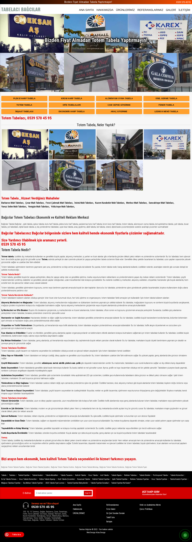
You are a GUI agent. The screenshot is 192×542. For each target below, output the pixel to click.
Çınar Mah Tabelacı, (34, 202)
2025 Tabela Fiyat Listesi (54, 483)
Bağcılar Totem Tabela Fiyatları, (13, 467)
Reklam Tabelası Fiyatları (139, 479)
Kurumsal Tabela (83, 479)
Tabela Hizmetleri (177, 475)
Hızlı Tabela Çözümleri (66, 479)
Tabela (3, 475)
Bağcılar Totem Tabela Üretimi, (62, 467)
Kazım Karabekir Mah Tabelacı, (110, 202)
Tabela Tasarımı (66, 475)
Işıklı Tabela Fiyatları (119, 479)
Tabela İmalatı (37, 475)
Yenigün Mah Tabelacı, (39, 206)
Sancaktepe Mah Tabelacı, (161, 202)
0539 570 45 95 (183, 2)
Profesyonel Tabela (160, 475)
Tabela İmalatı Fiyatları (178, 479)
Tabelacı (12, 475)
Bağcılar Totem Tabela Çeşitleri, (38, 467)
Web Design (96, 532)
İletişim (109, 521)
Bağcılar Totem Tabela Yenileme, (112, 467)
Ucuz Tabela (93, 475)
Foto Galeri (110, 509)
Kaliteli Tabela (80, 475)
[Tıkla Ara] (7, 535)
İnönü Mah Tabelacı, (84, 202)
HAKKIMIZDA (105, 9)
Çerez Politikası (146, 509)
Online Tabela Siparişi (47, 479)
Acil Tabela (104, 475)
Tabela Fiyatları (24, 475)
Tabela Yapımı (116, 475)
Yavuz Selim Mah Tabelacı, (14, 206)
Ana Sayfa (77, 505)
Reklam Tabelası (130, 475)
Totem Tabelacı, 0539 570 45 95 (26, 118)
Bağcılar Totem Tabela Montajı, (87, 467)
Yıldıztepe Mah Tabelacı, (63, 206)
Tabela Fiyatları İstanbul (100, 483)
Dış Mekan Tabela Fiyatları (33, 483)
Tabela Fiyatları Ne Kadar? (121, 483)
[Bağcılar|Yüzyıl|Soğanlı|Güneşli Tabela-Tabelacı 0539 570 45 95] (20, 9)
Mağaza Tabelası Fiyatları (11, 483)
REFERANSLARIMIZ (150, 9)
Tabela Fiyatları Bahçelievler (77, 483)
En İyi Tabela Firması (8, 479)
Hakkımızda (77, 509)
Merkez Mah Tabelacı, (136, 202)
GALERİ (171, 9)
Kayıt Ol (87, 493)
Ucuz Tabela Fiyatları (159, 479)
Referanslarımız (112, 505)
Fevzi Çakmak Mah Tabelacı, (59, 202)
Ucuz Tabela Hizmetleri (28, 479)
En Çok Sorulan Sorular (115, 513)
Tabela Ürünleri (144, 475)
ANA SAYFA (86, 9)
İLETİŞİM (184, 9)
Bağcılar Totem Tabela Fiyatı (136, 467)
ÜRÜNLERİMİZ (125, 9)
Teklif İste (110, 517)
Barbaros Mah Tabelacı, (12, 202)
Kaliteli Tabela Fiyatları (101, 479)
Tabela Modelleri (51, 475)
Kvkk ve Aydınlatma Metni (150, 505)
